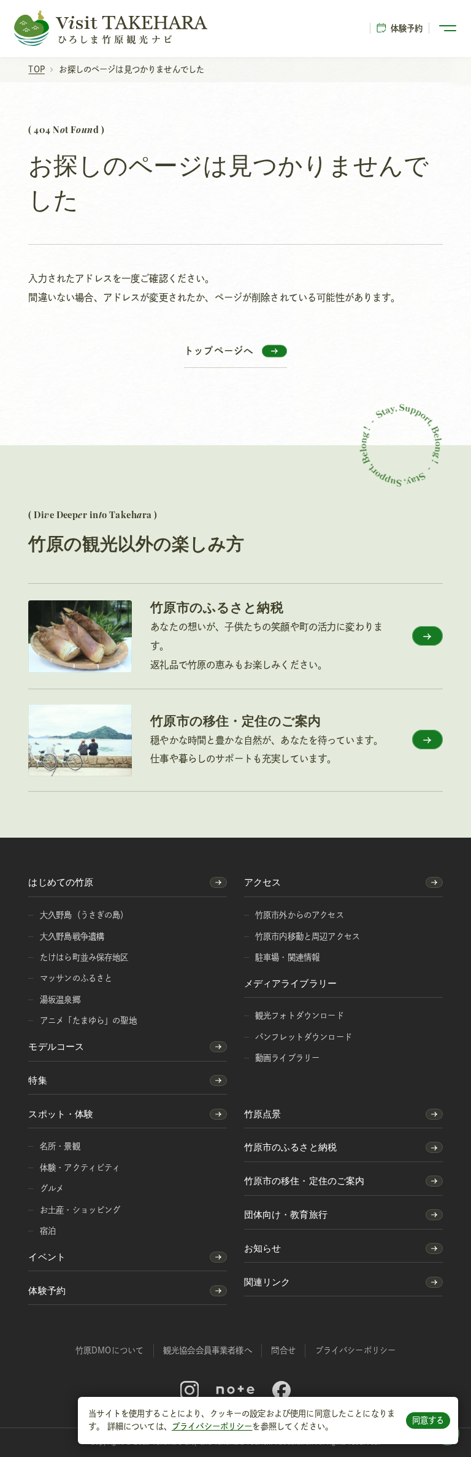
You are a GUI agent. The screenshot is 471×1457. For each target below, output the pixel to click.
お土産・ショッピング (80, 1210)
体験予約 (407, 28)
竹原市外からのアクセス (299, 915)
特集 (37, 1080)
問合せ (283, 1350)
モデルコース (56, 1046)
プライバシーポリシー (212, 1426)
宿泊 (48, 1230)
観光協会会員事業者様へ (207, 1350)
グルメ (52, 1188)
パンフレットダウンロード (303, 1037)
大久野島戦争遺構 (72, 936)
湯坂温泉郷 (60, 999)
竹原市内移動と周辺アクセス (307, 936)
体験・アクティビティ (80, 1167)
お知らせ (262, 1248)
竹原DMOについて (109, 1350)
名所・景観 (60, 1146)
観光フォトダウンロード (299, 1015)
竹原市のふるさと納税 (290, 1147)
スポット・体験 (60, 1114)
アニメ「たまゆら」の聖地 (88, 1020)
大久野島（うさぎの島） (84, 915)
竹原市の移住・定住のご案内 (304, 1181)
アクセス (262, 882)
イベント (47, 1257)
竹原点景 (262, 1114)
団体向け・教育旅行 (285, 1214)
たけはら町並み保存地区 (84, 957)
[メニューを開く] (448, 28)
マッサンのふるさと (76, 978)
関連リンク (267, 1282)
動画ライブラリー (287, 1058)
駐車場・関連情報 (287, 957)
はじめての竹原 (60, 882)
